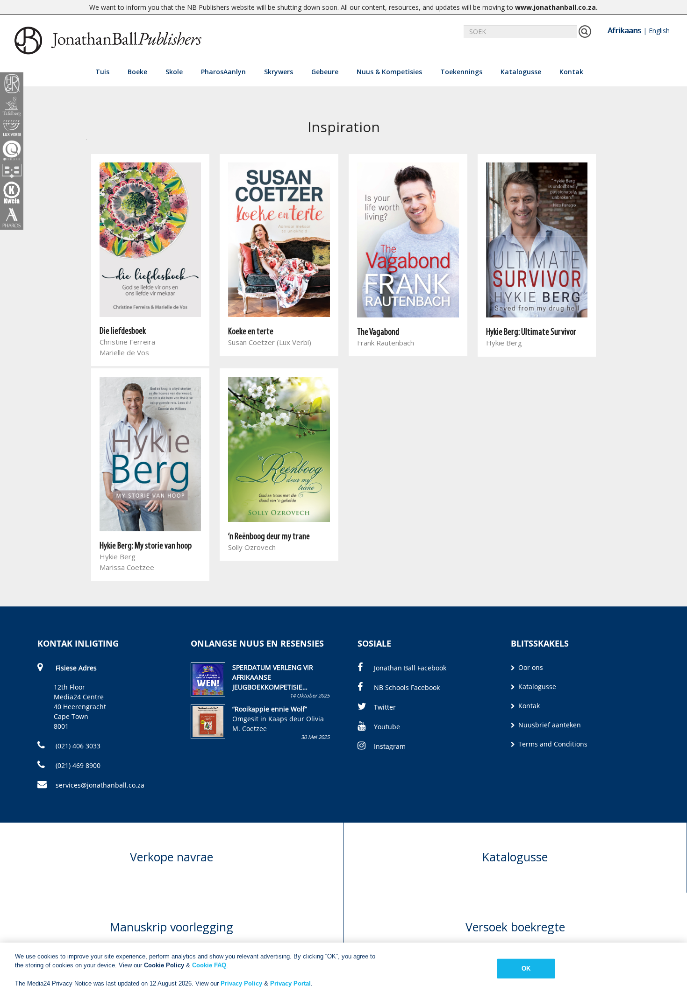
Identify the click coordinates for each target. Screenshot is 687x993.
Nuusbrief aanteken (548, 724)
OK (526, 968)
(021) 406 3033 (77, 745)
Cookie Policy (164, 965)
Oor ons (529, 667)
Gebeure (324, 71)
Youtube (387, 726)
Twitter (385, 707)
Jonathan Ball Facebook (410, 667)
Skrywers (278, 71)
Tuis (102, 71)
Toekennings (461, 71)
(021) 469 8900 (77, 765)
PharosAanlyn (223, 71)
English (659, 30)
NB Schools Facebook (407, 687)
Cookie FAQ (209, 965)
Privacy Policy (241, 983)
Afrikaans (624, 30)
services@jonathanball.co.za (100, 785)
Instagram (390, 746)
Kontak (571, 71)
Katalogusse (521, 71)
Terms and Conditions (551, 743)
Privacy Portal (290, 983)
